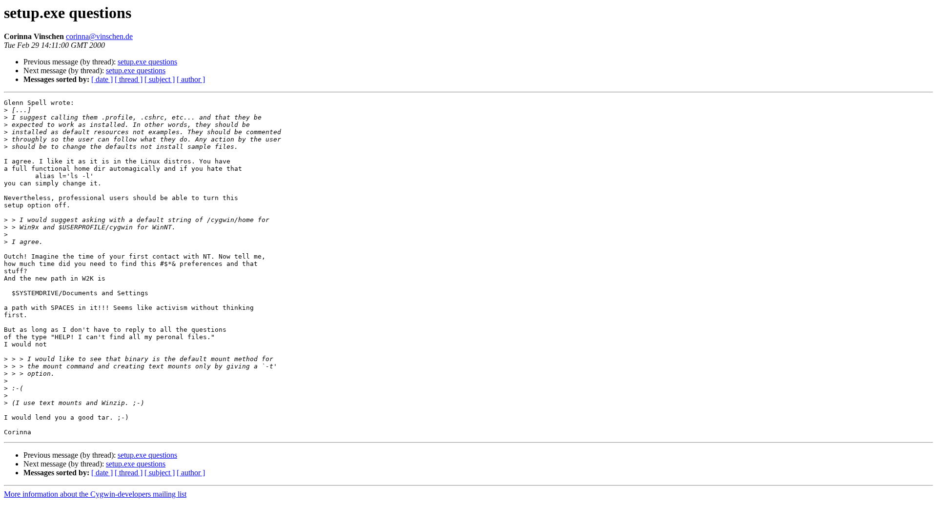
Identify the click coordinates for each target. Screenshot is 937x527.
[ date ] (102, 79)
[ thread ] (129, 79)
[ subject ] (159, 79)
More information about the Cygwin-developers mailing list (95, 494)
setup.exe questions (147, 62)
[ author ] (191, 79)
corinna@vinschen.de (99, 36)
